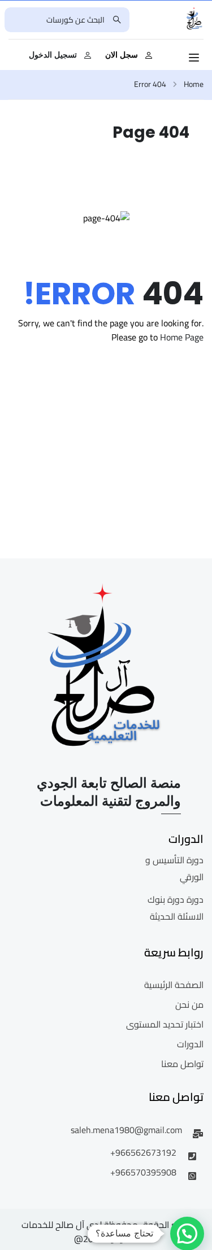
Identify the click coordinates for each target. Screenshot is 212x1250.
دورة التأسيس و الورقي (174, 868)
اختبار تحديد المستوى (165, 1024)
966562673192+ (143, 1152)
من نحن (189, 1004)
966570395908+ (143, 1172)
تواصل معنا (182, 1063)
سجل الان (121, 54)
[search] (117, 19)
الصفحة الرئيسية (174, 984)
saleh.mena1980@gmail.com (126, 1129)
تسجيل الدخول (53, 54)
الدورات (190, 1043)
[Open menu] (195, 57)
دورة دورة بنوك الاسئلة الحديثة (176, 908)
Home (194, 84)
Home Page (182, 337)
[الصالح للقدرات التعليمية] (194, 18)
